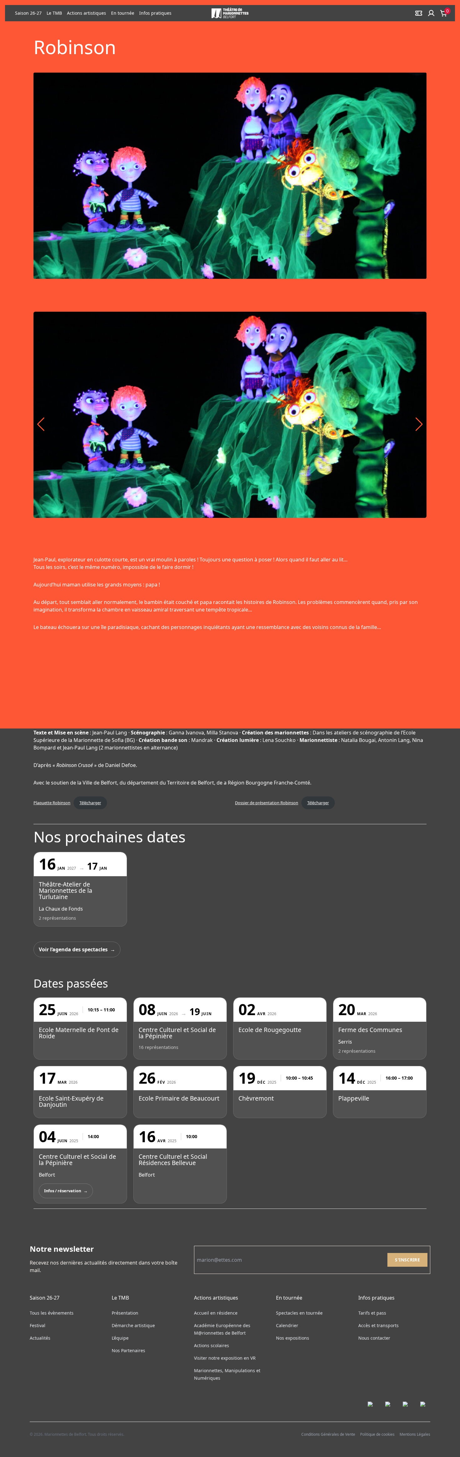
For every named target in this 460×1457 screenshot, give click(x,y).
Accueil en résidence (216, 1313)
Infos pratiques (155, 13)
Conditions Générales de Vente (328, 1434)
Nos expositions (292, 1338)
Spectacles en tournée (299, 1313)
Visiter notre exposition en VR (225, 1358)
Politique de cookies (377, 1434)
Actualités (40, 1338)
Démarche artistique (133, 1325)
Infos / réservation (62, 1191)
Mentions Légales (415, 1434)
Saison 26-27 (28, 13)
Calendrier (287, 1325)
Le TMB (54, 13)
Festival (37, 1325)
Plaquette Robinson (51, 802)
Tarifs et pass (372, 1313)
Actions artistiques (86, 13)
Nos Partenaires (128, 1350)
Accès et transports (378, 1325)
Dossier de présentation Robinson (266, 802)
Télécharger (90, 802)
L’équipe (120, 1338)
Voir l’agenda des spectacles (73, 949)
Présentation (125, 1313)
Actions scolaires (211, 1345)
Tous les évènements (52, 1313)
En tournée (122, 13)
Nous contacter (374, 1338)
